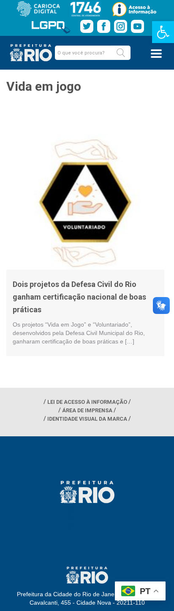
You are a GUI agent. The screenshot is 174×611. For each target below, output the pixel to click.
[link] (163, 32)
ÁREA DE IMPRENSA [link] (87, 410)
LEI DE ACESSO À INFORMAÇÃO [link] (87, 402)
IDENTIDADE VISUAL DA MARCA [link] (87, 419)
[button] (120, 53)
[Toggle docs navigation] (156, 53)
